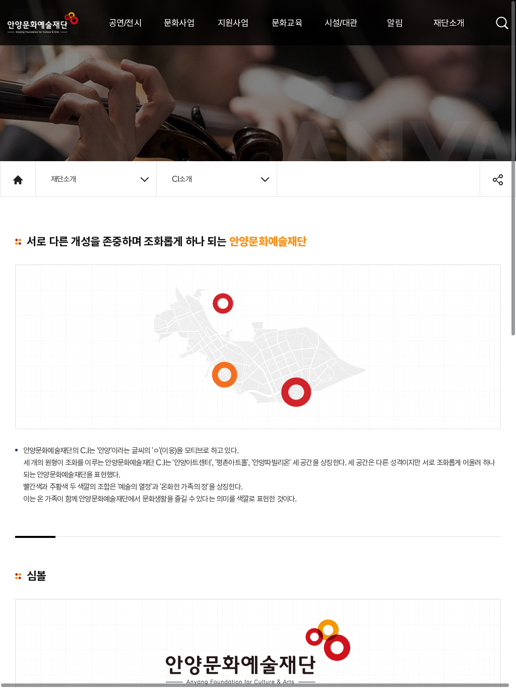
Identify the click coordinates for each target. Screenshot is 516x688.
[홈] (18, 179)
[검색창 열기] (502, 22)
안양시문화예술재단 (43, 22)
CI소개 (181, 179)
